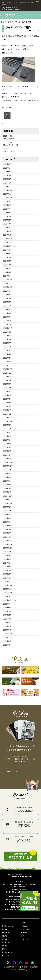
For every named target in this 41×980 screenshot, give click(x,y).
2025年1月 (9, 231)
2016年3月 (9, 618)
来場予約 (4, 949)
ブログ (23, 923)
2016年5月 (9, 611)
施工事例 (4, 936)
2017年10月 (9, 548)
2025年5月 (9, 216)
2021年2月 (9, 406)
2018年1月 (9, 536)
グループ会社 (25, 939)
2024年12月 (9, 235)
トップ (4, 923)
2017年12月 (9, 540)
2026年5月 (9, 171)
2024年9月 (9, 246)
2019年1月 (9, 492)
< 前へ (7, 113)
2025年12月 (9, 190)
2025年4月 (9, 220)
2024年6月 (9, 257)
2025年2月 (9, 227)
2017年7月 (9, 559)
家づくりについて (7, 926)
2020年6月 (9, 436)
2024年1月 (9, 276)
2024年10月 (9, 242)
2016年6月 (9, 607)
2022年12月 (9, 324)
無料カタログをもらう (15, 771)
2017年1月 (9, 581)
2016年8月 (9, 600)
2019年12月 (9, 458)
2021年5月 (9, 395)
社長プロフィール (26, 926)
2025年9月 (9, 201)
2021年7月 (9, 387)
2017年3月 (9, 574)
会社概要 (24, 933)
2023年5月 (9, 305)
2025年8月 (9, 205)
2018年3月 (9, 529)
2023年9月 (9, 290)
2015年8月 (9, 645)
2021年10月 (9, 376)
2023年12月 (9, 279)
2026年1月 (9, 186)
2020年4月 (9, 443)
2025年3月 (9, 223)
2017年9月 (9, 551)
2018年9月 (9, 507)
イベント (4, 939)
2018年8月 (9, 510)
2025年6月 (9, 212)
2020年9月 (9, 425)
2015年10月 (9, 637)
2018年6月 (9, 518)
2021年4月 (9, 399)
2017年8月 (9, 555)
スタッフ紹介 (25, 929)
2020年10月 (10, 421)
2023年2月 (9, 317)
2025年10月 (9, 197)
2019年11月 (9, 462)
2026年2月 (9, 182)
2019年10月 (9, 466)
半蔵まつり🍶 (8, 151)
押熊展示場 (5, 933)
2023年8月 (9, 294)
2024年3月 (9, 268)
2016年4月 (9, 615)
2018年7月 (9, 514)
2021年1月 (9, 410)
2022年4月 (9, 354)
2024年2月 (9, 272)
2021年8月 (9, 384)
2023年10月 (9, 287)
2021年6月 (9, 391)
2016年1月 (9, 626)
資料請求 (4, 946)
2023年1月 (9, 320)
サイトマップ (6, 956)
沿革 (22, 936)
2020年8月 (9, 428)
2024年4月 (9, 264)
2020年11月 (10, 417)
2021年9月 (9, 380)
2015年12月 (9, 630)
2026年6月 (9, 167)
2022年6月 (9, 346)
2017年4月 (9, 570)
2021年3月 (9, 402)
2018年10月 (9, 503)
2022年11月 (9, 328)
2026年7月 (9, 164)
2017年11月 (10, 544)
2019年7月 (9, 473)
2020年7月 (9, 432)
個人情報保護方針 (7, 952)
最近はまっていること (11, 145)
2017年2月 (9, 577)
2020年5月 (9, 440)
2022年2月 (9, 361)
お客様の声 (5, 942)
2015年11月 (10, 633)
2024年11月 (9, 238)
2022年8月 (9, 339)
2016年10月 (9, 592)
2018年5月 (9, 522)
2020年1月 (9, 454)
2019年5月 (9, 481)
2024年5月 (9, 261)
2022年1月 (9, 365)
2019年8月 (9, 469)
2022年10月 (9, 331)
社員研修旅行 (8, 138)
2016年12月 (9, 585)
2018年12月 (9, 495)
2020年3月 (9, 447)
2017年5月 (9, 566)
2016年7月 (9, 604)
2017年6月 (9, 563)
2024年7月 (9, 253)
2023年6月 (9, 302)
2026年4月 (9, 175)
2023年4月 (9, 309)
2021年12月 (9, 369)
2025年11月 (9, 194)
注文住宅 (4, 929)
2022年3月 (9, 358)
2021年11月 (9, 372)
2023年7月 (9, 298)
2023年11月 (9, 283)
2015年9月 (9, 641)
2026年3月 (9, 179)
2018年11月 (9, 499)
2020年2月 (9, 451)
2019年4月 (9, 484)
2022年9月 (9, 335)
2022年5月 (9, 350)
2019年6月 (9, 477)
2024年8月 (9, 249)
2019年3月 (9, 488)
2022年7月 (9, 343)
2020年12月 (10, 413)
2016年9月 (9, 596)
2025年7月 (9, 208)
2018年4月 (9, 525)
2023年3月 (9, 313)
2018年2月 (9, 533)
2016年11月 (9, 589)
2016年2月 (9, 622)
